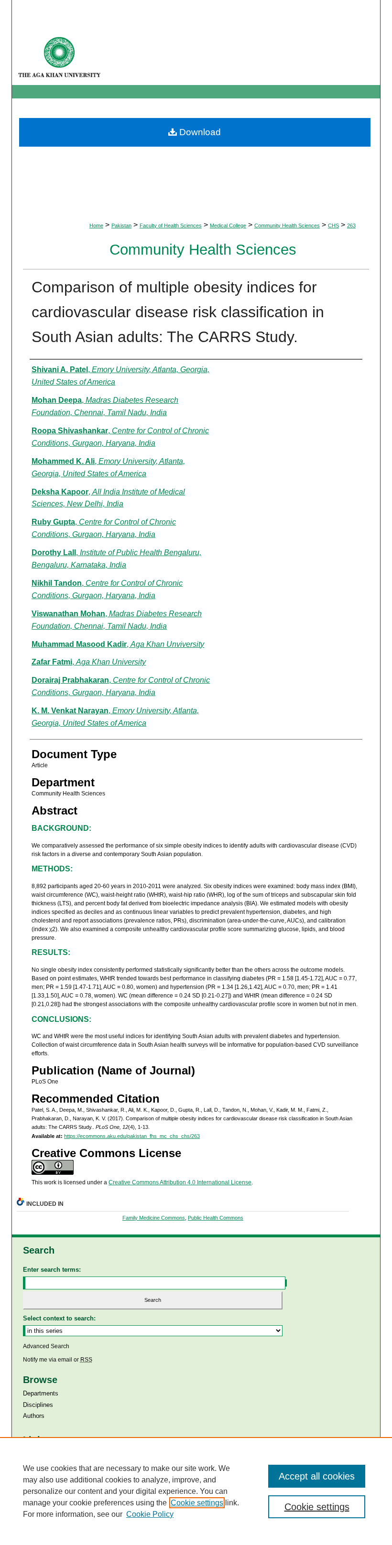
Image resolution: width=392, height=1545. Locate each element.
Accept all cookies (317, 1476)
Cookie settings (197, 1503)
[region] (196, 1491)
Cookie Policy (150, 1514)
